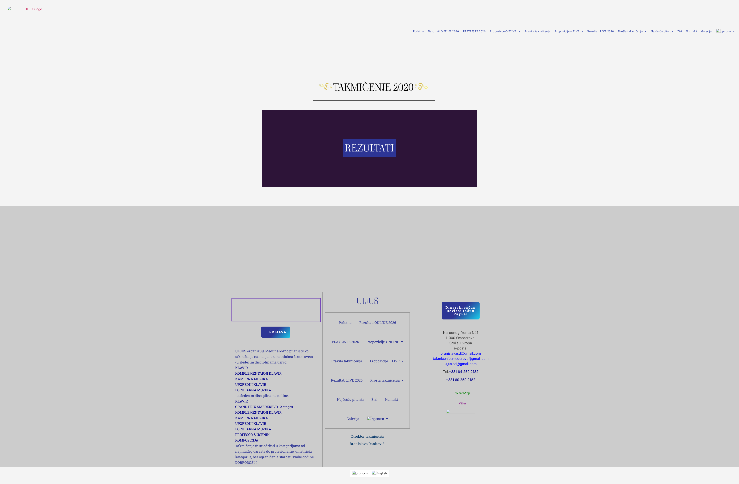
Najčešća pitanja (662, 31)
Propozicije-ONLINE (503, 31)
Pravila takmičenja (537, 31)
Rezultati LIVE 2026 (600, 31)
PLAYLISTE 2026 (474, 31)
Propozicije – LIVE (567, 31)
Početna (418, 31)
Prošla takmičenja (630, 31)
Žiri (679, 31)
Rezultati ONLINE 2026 (443, 31)
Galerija (706, 31)
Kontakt (691, 31)
